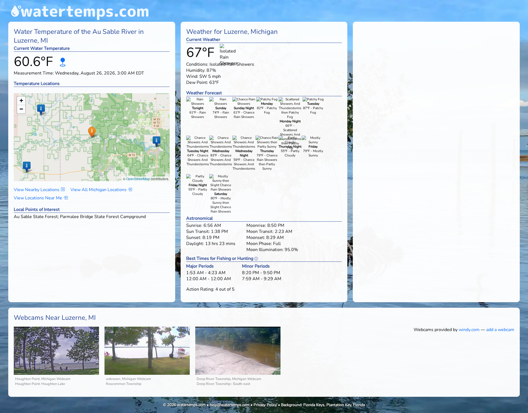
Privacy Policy (265, 405)
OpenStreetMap (138, 178)
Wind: (192, 76)
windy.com (469, 330)
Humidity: (195, 70)
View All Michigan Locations (99, 190)
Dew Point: (197, 82)
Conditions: (197, 64)
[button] (92, 132)
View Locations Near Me (38, 198)
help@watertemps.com (229, 405)
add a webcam (500, 330)
